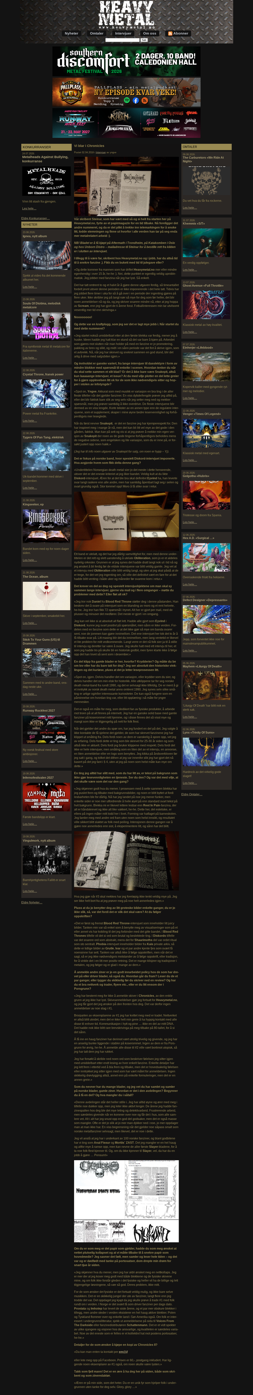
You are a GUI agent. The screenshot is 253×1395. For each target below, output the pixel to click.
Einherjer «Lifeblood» (198, 347)
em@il (123, 1351)
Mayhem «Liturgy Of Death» (202, 666)
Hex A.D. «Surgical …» (198, 538)
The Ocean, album (35, 576)
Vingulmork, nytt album (39, 840)
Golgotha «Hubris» (196, 476)
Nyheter (71, 33)
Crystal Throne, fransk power (43, 374)
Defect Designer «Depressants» (205, 600)
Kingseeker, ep (33, 504)
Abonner (180, 33)
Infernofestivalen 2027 (38, 777)
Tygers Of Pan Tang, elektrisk (43, 437)
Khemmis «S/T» (194, 223)
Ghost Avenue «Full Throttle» (203, 285)
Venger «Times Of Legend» (202, 414)
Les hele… (29, 208)
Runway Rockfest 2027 (39, 710)
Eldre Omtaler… (191, 794)
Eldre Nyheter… (31, 902)
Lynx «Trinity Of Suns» (198, 732)
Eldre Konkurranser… (35, 218)
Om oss (149, 33)
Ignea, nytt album (35, 236)
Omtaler (96, 33)
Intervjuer (123, 33)
